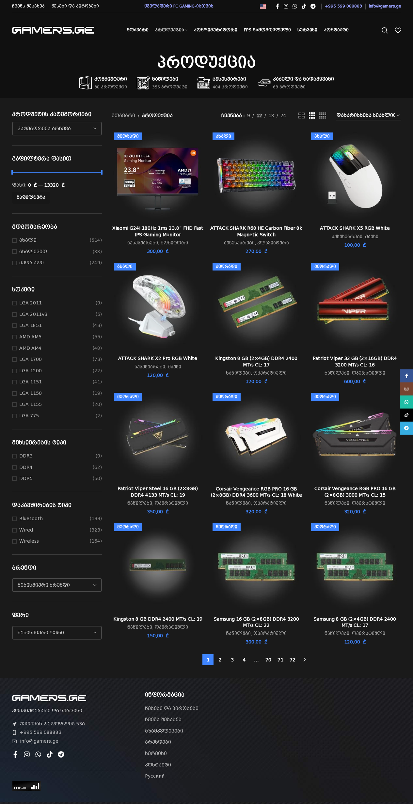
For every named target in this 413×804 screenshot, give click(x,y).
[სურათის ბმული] (49, 697)
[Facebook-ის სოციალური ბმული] (277, 6)
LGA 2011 (30, 302)
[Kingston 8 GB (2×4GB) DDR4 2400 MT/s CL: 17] (256, 306)
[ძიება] (384, 30)
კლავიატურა (273, 242)
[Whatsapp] (38, 754)
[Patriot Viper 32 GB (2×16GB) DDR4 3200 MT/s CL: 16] (355, 306)
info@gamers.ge (39, 741)
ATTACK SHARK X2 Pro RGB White (157, 358)
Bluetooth (31, 518)
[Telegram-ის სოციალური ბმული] (313, 6)
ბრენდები (158, 742)
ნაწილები (238, 373)
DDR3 (26, 455)
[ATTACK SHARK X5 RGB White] (355, 176)
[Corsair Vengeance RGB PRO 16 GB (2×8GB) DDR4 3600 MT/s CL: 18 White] (256, 437)
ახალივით (33, 251)
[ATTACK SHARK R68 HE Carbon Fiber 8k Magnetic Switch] (256, 176)
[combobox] (57, 128)
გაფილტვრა (31, 197)
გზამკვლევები (164, 731)
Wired (26, 530)
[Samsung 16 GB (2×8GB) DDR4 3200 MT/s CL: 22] (256, 567)
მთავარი (123, 115)
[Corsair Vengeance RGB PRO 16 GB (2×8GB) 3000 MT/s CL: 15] (355, 437)
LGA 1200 (30, 370)
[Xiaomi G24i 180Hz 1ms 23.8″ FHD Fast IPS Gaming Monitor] (158, 176)
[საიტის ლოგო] (53, 29)
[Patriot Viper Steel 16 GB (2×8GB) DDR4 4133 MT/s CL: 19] (158, 437)
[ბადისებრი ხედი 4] (322, 116)
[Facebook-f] (15, 754)
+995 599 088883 (40, 732)
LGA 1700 (30, 359)
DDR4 (26, 467)
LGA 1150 (30, 393)
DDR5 (26, 478)
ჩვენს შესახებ (163, 719)
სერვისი (156, 753)
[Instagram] (27, 754)
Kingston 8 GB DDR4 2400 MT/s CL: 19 (157, 619)
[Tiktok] (49, 754)
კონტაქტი (158, 764)
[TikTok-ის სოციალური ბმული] (303, 6)
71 (280, 659)
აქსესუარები (142, 242)
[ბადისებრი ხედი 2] (301, 116)
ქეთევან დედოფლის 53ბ (52, 723)
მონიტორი (174, 242)
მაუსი (371, 236)
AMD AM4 (30, 348)
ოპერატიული (270, 373)
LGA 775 (29, 415)
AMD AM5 (30, 336)
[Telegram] (61, 754)
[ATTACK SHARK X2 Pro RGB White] (158, 306)
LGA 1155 (30, 404)
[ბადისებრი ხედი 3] (312, 116)
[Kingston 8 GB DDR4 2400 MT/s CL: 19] (158, 567)
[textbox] (57, 128)
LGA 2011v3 (33, 314)
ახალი (28, 240)
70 (268, 659)
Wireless (29, 541)
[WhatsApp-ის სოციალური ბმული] (295, 6)
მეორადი (31, 262)
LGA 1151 (30, 381)
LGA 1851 (30, 325)
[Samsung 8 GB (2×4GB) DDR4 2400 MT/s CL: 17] (355, 567)
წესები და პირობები (172, 708)
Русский (155, 776)
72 (292, 659)
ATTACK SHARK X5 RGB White (355, 228)
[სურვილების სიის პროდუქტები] (398, 30)
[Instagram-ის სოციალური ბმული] (285, 6)
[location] (339, 728)
